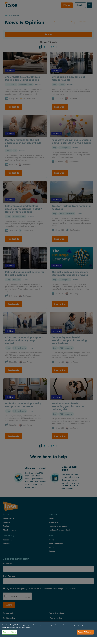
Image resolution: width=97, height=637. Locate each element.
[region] (48, 629)
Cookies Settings (9, 632)
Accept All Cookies (85, 632)
